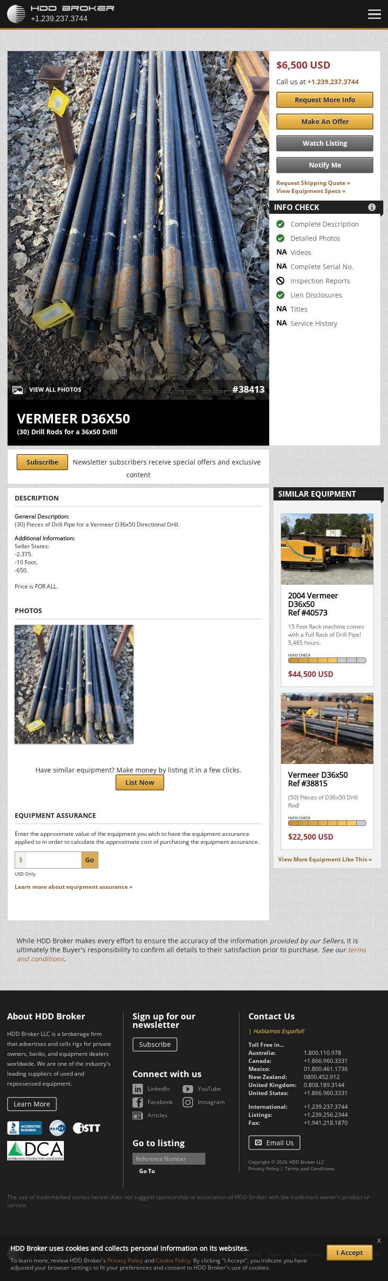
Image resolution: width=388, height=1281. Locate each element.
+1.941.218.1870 (326, 1123)
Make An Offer (325, 121)
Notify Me (325, 164)
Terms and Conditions (310, 1168)
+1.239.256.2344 (326, 1115)
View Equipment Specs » (310, 191)
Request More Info (325, 99)
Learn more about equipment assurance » (73, 887)
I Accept (349, 1252)
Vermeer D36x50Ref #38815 (318, 779)
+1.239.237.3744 (333, 81)
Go (89, 859)
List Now (139, 782)
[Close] (374, 14)
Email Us (280, 1142)
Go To (147, 1171)
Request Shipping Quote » (313, 183)
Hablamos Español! (278, 1031)
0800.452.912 (322, 1077)
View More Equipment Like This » (325, 859)
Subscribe (42, 461)
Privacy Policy (263, 1168)
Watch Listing (325, 143)
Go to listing (158, 1143)
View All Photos (55, 390)
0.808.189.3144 (324, 1085)
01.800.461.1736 (326, 1069)
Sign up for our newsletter (163, 1020)
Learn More (32, 1103)
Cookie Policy (173, 1260)
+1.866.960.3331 (326, 1061)
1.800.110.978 (322, 1053)
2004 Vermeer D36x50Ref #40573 (313, 603)
